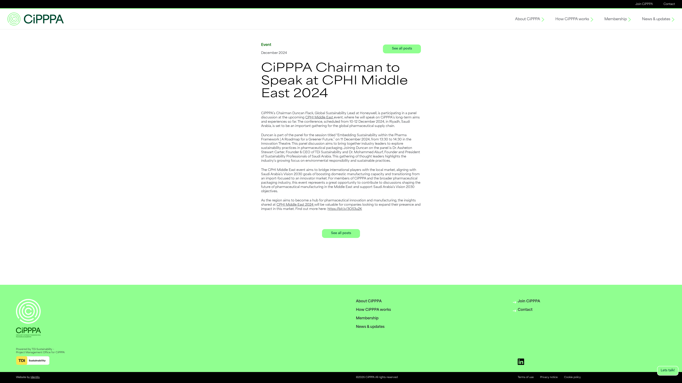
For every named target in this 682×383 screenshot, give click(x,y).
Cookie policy (572, 377)
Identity (35, 377)
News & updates (656, 19)
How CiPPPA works (572, 19)
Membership (615, 19)
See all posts (402, 48)
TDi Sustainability (42, 349)
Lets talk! (668, 370)
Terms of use (526, 377)
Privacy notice (549, 377)
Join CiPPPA (644, 4)
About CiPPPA (527, 19)
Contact (669, 4)
